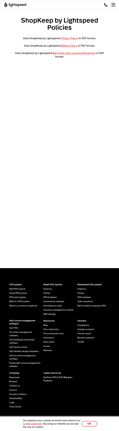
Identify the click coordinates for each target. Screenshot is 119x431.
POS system (15, 284)
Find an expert (84, 333)
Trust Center (15, 406)
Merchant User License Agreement (74, 53)
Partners (81, 320)
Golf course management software (22, 322)
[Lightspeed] (14, 4)
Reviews (13, 381)
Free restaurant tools (53, 333)
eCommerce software (53, 301)
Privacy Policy (69, 38)
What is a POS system (19, 301)
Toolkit (80, 342)
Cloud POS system (18, 293)
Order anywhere (85, 301)
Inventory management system (58, 310)
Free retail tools (51, 329)
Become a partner (86, 337)
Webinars (47, 350)
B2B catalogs (49, 314)
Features (47, 289)
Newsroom (14, 377)
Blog (45, 325)
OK (89, 423)
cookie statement (32, 423)
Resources (49, 320)
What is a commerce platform (23, 305)
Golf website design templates (24, 351)
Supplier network (85, 329)
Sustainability (15, 398)
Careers (13, 390)
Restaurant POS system (89, 284)
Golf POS (13, 328)
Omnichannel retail (52, 305)
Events (46, 346)
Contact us (14, 385)
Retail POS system (52, 284)
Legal (11, 402)
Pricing (46, 293)
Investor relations (17, 394)
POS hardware (50, 297)
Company (14, 373)
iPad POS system (17, 289)
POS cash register (17, 297)
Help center (49, 342)
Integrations (83, 325)
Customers (48, 337)
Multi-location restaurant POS (91, 305)
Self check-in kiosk (18, 347)
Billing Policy (69, 46)
